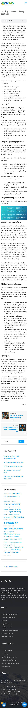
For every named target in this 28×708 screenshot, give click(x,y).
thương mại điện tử (9, 545)
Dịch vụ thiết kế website (9, 660)
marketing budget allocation (9, 526)
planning (18, 534)
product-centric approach (8, 536)
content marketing (12, 504)
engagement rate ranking (8, 514)
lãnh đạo (9, 519)
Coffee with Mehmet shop (10, 657)
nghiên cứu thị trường (13, 529)
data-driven (6, 511)
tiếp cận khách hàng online (9, 547)
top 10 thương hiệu (7, 549)
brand (11, 496)
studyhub (12, 542)
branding (16, 496)
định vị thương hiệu (7, 555)
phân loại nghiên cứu (10, 534)
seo (20, 539)
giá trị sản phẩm (7, 517)
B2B (5, 496)
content (13, 501)
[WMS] (7, 3)
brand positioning (7, 498)
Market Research (7, 627)
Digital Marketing (7, 624)
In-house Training (7, 633)
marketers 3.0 (11, 522)
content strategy (7, 507)
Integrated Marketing (8, 617)
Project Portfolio (7, 651)
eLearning (5, 654)
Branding (4, 620)
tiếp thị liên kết (18, 547)
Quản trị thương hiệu (14, 539)
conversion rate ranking (15, 507)
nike (5, 531)
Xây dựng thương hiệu (11, 552)
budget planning (14, 498)
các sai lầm (17, 509)
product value (16, 536)
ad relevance (6, 493)
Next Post (10, 428)
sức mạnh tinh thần (18, 542)
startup (6, 542)
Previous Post (16, 415)
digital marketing (15, 512)
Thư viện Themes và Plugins (10, 663)
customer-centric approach (9, 509)
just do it (5, 519)
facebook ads (16, 514)
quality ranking (6, 539)
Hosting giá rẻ (6, 666)
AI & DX (12, 420)
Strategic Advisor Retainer (10, 614)
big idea (8, 496)
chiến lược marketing (7, 501)
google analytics (17, 517)
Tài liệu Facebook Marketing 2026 (13, 462)
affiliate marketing (15, 493)
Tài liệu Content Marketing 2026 (13, 466)
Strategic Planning (7, 636)
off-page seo (10, 531)
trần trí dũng (15, 550)
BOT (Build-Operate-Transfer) (11, 630)
